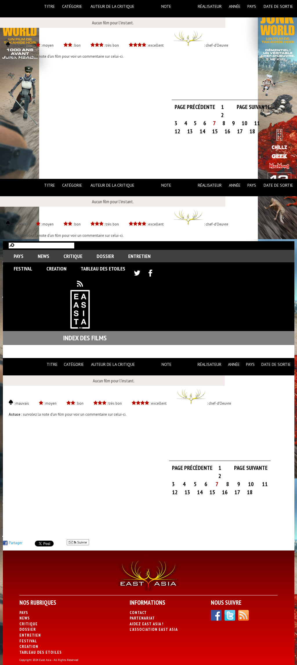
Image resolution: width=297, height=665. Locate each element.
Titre (49, 6)
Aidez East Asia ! (146, 623)
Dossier (105, 256)
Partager (15, 542)
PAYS (18, 256)
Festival (23, 268)
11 (257, 123)
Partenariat (142, 618)
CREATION (56, 268)
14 (202, 131)
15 (215, 131)
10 (244, 123)
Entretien (139, 256)
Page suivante (253, 107)
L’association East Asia (154, 629)
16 (227, 131)
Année (234, 6)
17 (240, 131)
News (43, 256)
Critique (73, 256)
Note (166, 6)
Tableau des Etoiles (103, 268)
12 (177, 131)
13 (190, 131)
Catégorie (72, 6)
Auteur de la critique (112, 6)
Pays (251, 6)
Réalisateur (210, 6)
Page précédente (195, 107)
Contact (138, 612)
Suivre (81, 542)
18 (252, 131)
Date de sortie (278, 6)
